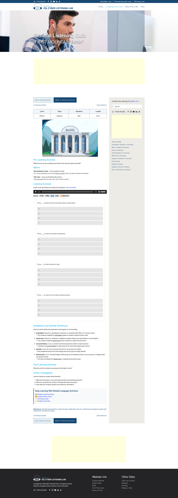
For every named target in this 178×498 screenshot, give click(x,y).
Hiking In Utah (127, 488)
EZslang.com (139, 1)
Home (100, 7)
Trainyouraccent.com (122, 1)
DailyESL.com (105, 1)
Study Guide (116, 142)
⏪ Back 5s (65, 196)
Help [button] (143, 7)
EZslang (125, 485)
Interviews (116, 161)
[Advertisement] (89, 71)
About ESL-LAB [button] (131, 7)
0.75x (42, 196)
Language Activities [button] (114, 7)
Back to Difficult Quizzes (65, 100)
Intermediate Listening (121, 153)
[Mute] (99, 192)
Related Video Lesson (44, 396)
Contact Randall (98, 481)
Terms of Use (50, 486)
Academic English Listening (122, 144)
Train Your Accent (128, 481)
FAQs (94, 485)
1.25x (57, 196)
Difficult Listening (119, 155)
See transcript (70, 187)
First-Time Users (98, 488)
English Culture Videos (121, 167)
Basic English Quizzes (120, 147)
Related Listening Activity (45, 394)
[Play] (36, 192)
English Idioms (117, 164)
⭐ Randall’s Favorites (42, 401)
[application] (70, 192)
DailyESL (125, 483)
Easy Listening (117, 150)
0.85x (47, 196)
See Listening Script (43, 100)
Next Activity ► (102, 105)
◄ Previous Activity (39, 105)
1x (52, 196)
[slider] (103, 191)
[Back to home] (53, 6)
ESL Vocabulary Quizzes (121, 169)
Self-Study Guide (43, 399)
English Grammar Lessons (122, 158)
